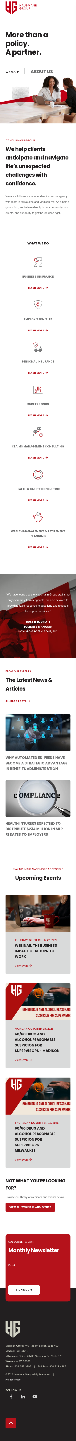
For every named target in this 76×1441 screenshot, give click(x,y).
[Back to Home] (21, 21)
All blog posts (16, 701)
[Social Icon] (11, 1397)
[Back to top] (11, 1423)
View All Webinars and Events (30, 1207)
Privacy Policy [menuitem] (13, 1379)
